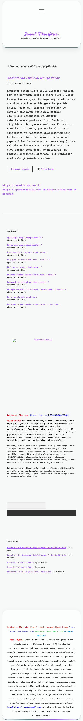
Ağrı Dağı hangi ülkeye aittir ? (25, 238)
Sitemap (7, 194)
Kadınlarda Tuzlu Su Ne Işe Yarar (33, 78)
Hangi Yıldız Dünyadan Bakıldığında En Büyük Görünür (36, 548)
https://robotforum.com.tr (21, 185)
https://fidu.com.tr (61, 189)
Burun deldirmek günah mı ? (22, 297)
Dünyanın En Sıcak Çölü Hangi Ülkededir (29, 572)
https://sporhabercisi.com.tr (24, 189)
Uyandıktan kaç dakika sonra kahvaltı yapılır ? (33, 304)
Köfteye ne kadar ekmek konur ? (24, 267)
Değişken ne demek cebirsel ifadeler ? (28, 260)
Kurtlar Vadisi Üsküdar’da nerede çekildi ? (31, 275)
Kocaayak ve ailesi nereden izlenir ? (28, 282)
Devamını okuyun (22, 170)
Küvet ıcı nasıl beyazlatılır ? (24, 245)
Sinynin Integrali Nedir (20, 563)
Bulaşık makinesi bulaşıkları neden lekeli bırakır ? (36, 290)
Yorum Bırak (47, 169)
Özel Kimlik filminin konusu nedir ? (27, 253)
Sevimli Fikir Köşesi (42, 34)
